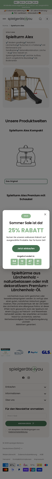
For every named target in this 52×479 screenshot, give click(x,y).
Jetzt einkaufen (26, 248)
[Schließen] (45, 214)
